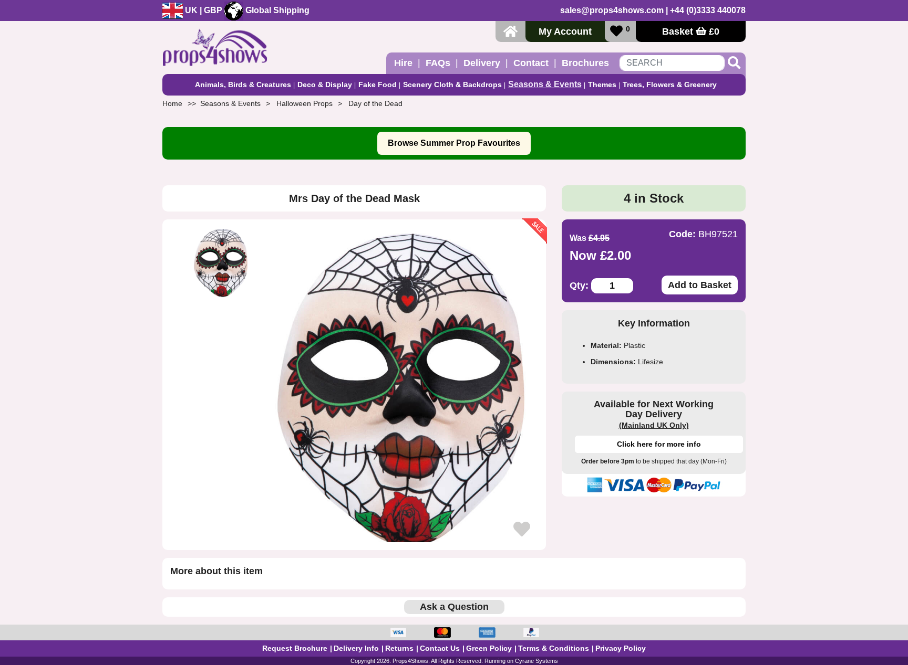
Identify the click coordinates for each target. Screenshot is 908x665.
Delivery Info (356, 648)
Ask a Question (454, 606)
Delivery (481, 63)
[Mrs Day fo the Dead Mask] (402, 384)
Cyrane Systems (536, 661)
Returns (399, 648)
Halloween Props (304, 103)
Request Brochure (294, 648)
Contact (531, 63)
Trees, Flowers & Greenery (670, 84)
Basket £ (690, 31)
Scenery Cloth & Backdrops (452, 84)
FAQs (438, 63)
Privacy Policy (620, 648)
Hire (403, 63)
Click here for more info (659, 444)
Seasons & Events (545, 84)
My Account (565, 31)
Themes (602, 84)
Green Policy (489, 648)
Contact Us (440, 648)
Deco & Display (324, 84)
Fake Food (377, 84)
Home (172, 103)
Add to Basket (699, 285)
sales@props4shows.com (612, 10)
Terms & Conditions (553, 648)
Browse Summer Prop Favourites (454, 143)
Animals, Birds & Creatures (243, 84)
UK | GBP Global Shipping (246, 10)
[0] (616, 31)
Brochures (585, 63)
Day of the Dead (375, 103)
